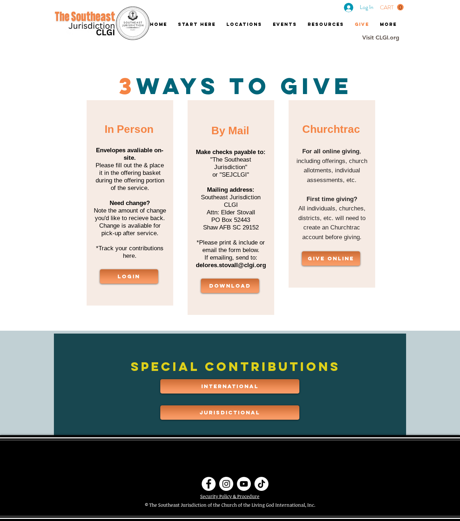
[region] (130, 203)
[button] (392, 7)
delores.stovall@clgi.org (231, 265)
